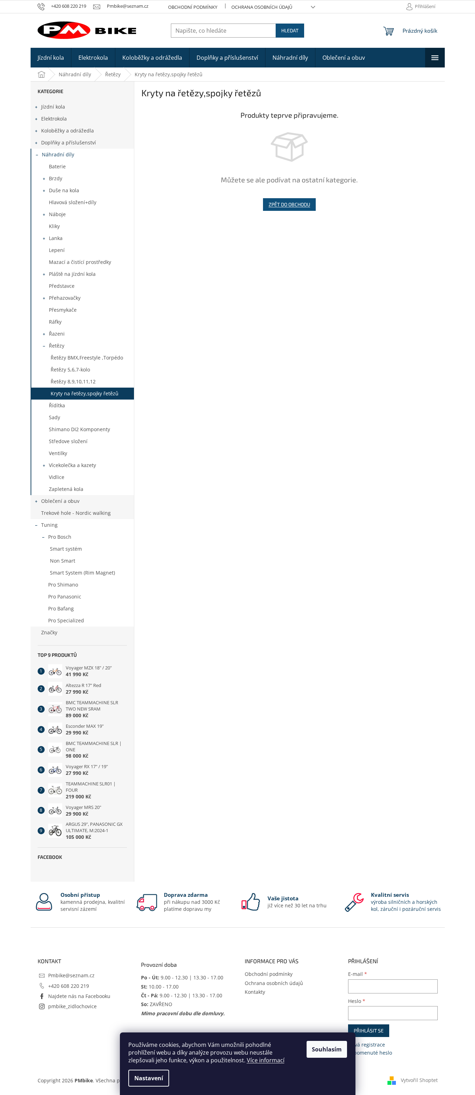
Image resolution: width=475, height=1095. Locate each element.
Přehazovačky (65, 297)
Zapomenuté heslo (370, 1052)
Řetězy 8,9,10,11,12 (73, 381)
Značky (49, 632)
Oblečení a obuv (60, 501)
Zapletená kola (66, 489)
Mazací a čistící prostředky (80, 262)
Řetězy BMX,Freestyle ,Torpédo (87, 357)
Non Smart (62, 560)
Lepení (57, 250)
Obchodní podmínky (192, 7)
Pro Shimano (63, 584)
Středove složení (68, 441)
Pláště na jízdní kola (72, 274)
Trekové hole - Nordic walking (76, 513)
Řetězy (56, 345)
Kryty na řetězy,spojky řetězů (84, 393)
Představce (62, 286)
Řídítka (57, 405)
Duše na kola (64, 190)
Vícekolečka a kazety (72, 465)
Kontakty (255, 992)
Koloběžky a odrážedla (67, 130)
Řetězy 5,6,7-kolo (70, 369)
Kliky (54, 226)
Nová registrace (366, 1044)
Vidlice (56, 477)
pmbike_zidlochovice (72, 1006)
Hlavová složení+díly (72, 202)
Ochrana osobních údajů (261, 7)
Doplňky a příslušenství (68, 142)
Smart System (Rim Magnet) (82, 572)
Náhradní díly (58, 154)
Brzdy (55, 178)
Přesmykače (63, 309)
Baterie (57, 166)
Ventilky (58, 453)
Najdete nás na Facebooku (79, 996)
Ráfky (55, 321)
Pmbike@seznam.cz (71, 975)
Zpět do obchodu (289, 204)
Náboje (57, 214)
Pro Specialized (66, 620)
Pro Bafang (61, 608)
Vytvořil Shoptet (419, 1080)
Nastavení (148, 1078)
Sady (54, 417)
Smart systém (66, 548)
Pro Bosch (59, 536)
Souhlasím (327, 1049)
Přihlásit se (369, 1031)
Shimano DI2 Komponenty (79, 429)
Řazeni (57, 333)
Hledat (290, 30)
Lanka (56, 238)
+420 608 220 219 (68, 986)
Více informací (265, 1060)
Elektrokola (54, 118)
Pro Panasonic (64, 596)
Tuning (49, 524)
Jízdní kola (53, 106)
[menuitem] (51, 57)
